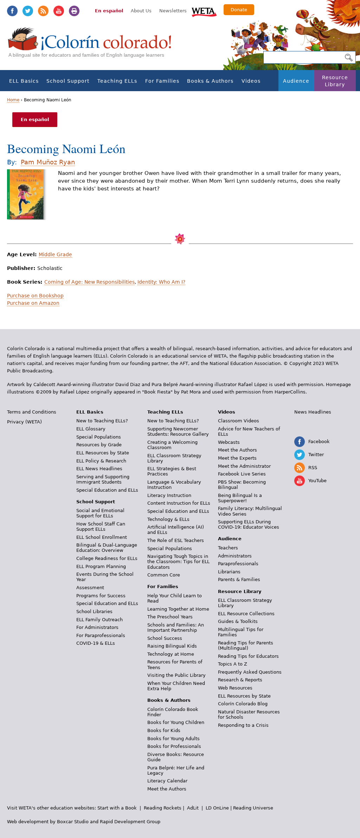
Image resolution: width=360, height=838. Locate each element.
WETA (204, 11)
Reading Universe (253, 808)
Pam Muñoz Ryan (48, 162)
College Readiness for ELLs (106, 558)
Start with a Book (117, 808)
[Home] (93, 46)
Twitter (27, 11)
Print (74, 11)
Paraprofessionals (238, 563)
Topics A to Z (232, 664)
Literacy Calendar (167, 780)
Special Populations (98, 437)
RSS (43, 11)
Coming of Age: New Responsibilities (89, 282)
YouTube (58, 11)
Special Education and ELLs (107, 490)
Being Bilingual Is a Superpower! (240, 498)
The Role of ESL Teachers (175, 540)
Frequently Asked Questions (250, 672)
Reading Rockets (162, 808)
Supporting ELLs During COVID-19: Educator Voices (248, 524)
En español (109, 10)
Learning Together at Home (178, 609)
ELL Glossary (90, 428)
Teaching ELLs (117, 81)
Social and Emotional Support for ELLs (100, 513)
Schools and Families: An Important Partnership (175, 627)
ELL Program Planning (101, 566)
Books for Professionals (174, 746)
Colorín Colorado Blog (243, 703)
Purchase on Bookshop (35, 295)
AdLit (193, 808)
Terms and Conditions (31, 412)
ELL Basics (24, 81)
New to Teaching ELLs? (102, 420)
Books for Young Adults (173, 738)
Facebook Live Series (242, 474)
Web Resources (235, 688)
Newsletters (173, 10)
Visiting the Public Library (176, 675)
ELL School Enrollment (101, 537)
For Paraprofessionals (100, 635)
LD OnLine (217, 808)
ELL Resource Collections (246, 613)
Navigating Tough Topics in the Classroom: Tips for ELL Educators (178, 561)
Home (13, 99)
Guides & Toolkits (238, 621)
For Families (162, 81)
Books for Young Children (175, 722)
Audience (296, 81)
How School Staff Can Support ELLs (100, 526)
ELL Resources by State (102, 452)
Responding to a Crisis (243, 725)
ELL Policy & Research (101, 461)
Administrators (235, 556)
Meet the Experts (237, 458)
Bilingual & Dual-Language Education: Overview (106, 547)
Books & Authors (210, 81)
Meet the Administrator (244, 466)
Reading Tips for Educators (248, 656)
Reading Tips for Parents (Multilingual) (245, 645)
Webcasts (229, 442)
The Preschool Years (170, 616)
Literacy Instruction (169, 495)
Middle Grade (55, 254)
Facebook (12, 11)
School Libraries (94, 611)
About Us (141, 10)
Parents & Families (239, 579)
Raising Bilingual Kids (172, 646)
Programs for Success (101, 595)
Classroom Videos (238, 420)
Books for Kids (163, 730)
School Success (164, 638)
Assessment (90, 587)
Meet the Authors (166, 789)
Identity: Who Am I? (161, 282)
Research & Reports (240, 679)
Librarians (229, 571)
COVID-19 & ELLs (95, 643)
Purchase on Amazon (33, 303)
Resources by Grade (99, 444)
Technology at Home (170, 654)
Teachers (228, 547)
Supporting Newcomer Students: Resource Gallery (178, 431)
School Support (67, 81)
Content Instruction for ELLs (178, 503)
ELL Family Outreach (99, 619)
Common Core (163, 575)
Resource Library (335, 81)
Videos (251, 81)
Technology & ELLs (168, 519)
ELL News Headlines (99, 468)
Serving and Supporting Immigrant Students (102, 479)
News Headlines (312, 412)
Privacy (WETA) (24, 421)
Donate (239, 9)
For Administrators (97, 627)
